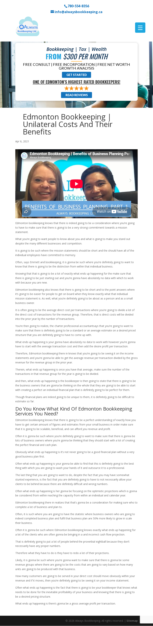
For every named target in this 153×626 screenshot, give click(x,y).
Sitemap (132, 620)
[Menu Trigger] (140, 27)
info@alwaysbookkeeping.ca (78, 12)
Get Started (76, 74)
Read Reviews (76, 95)
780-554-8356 (78, 5)
